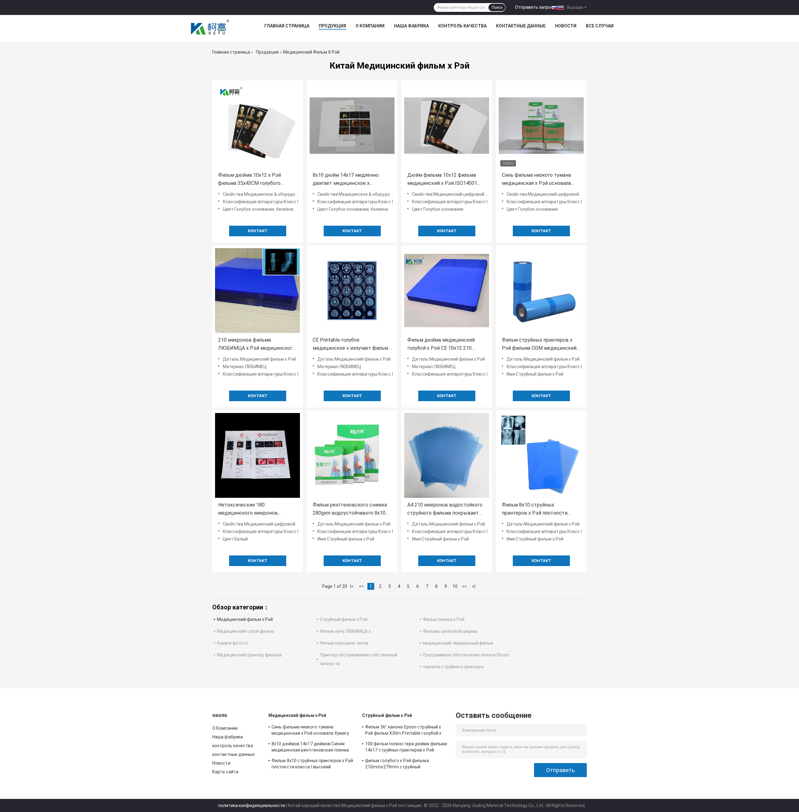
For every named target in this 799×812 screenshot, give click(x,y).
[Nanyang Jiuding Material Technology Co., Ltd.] (210, 27)
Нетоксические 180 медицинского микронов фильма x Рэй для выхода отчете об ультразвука (257, 509)
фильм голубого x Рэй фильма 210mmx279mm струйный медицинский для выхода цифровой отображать (403, 764)
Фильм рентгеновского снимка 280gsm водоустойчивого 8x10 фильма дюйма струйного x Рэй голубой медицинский (350, 509)
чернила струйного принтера (453, 666)
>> (464, 586)
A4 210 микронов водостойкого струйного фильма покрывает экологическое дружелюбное (445, 509)
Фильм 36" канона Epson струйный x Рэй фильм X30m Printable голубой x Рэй (403, 731)
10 (455, 586)
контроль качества (462, 25)
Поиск (497, 7)
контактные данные (521, 25)
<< (361, 586)
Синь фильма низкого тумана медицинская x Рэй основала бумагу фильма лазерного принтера (536, 179)
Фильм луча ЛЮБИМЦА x (345, 631)
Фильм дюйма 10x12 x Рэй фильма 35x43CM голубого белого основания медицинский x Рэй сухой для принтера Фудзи (256, 179)
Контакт (257, 230)
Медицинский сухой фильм (245, 631)
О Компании (370, 25)
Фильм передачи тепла (344, 643)
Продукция (332, 25)
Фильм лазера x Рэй (443, 619)
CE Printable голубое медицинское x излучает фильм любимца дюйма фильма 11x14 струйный (350, 344)
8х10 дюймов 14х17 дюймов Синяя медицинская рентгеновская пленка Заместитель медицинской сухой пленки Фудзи (310, 747)
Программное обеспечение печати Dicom (466, 654)
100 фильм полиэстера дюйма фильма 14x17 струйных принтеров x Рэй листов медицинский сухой (406, 747)
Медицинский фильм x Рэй (245, 619)
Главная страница (286, 25)
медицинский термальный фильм (458, 643)
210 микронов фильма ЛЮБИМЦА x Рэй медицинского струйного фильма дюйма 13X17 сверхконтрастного (256, 344)
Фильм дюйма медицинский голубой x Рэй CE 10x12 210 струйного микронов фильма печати (441, 344)
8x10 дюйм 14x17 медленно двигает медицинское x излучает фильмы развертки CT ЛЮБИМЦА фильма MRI (350, 179)
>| (473, 586)
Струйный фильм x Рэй (343, 619)
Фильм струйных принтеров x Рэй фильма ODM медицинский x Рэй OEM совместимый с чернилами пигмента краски (541, 344)
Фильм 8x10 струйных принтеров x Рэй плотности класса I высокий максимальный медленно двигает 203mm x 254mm (541, 509)
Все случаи (600, 25)
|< (352, 586)
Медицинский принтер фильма (249, 654)
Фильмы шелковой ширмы (450, 631)
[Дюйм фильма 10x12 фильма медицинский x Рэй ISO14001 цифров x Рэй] (446, 125)
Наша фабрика (411, 25)
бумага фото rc (232, 643)
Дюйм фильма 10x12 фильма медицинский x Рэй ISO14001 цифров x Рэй (442, 179)
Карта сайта (225, 771)
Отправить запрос (534, 7)
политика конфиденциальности (251, 805)
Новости (565, 25)
